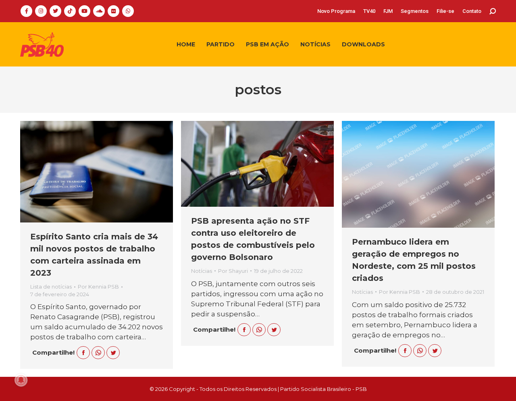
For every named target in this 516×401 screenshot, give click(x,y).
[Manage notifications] (21, 380)
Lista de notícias (51, 286)
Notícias (201, 271)
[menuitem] (336, 11)
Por (98, 286)
